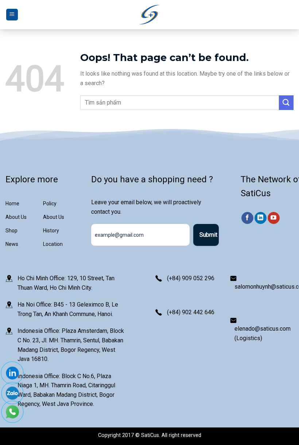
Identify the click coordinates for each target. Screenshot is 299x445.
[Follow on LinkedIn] (261, 218)
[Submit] (286, 102)
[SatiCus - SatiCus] (149, 14)
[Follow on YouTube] (274, 218)
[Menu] (12, 15)
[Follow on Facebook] (247, 218)
